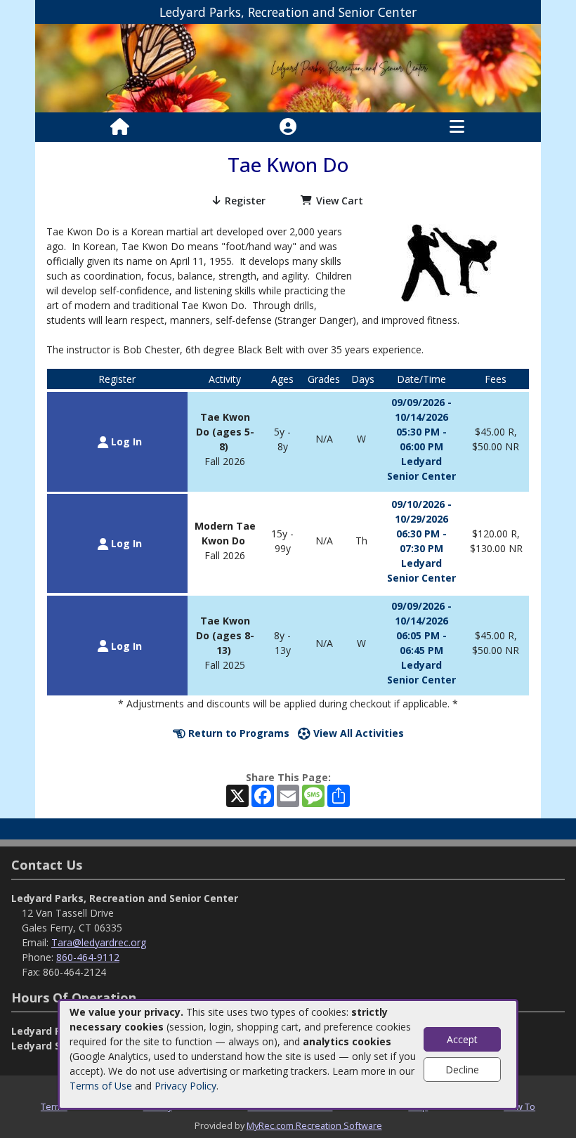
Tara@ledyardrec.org (98, 942)
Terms (54, 1106)
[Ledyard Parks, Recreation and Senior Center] (288, 67)
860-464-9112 (87, 957)
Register (245, 200)
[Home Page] (119, 127)
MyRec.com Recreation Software (314, 1125)
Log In (125, 441)
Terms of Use (101, 1085)
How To (519, 1106)
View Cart (339, 200)
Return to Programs (237, 733)
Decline (462, 1069)
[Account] (288, 127)
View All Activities (357, 733)
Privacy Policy (185, 1085)
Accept (462, 1039)
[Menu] (457, 127)
